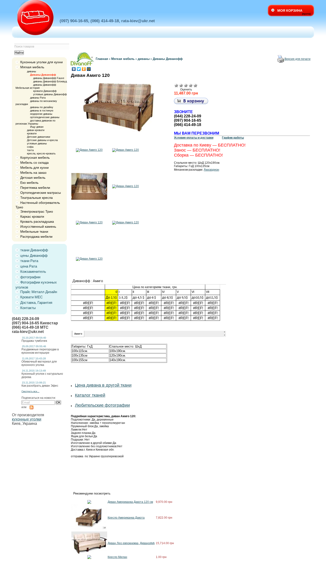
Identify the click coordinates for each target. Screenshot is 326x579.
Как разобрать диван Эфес (39, 385)
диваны (31, 71)
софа (30, 146)
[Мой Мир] (88, 69)
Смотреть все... (30, 391)
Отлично (195, 85)
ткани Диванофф (34, 250)
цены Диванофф (33, 255)
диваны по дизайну (41, 107)
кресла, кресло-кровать (41, 153)
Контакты (28, 308)
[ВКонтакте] (73, 69)
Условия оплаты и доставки (193, 137)
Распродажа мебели (36, 236)
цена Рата (28, 266)
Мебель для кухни (34, 167)
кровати (32, 133)
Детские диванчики (38, 136)
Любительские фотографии (102, 405)
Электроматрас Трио (36, 211)
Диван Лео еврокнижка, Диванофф (131, 543)
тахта (30, 150)
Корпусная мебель (35, 157)
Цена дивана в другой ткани (103, 385)
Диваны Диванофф (43, 74)
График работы (233, 137)
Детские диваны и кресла (42, 140)
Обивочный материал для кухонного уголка (39, 363)
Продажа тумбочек (34, 340)
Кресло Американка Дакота (126, 517)
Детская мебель (32, 177)
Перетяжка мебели (35, 187)
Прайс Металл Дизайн (38, 292)
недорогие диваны (41, 113)
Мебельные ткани (34, 231)
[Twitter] (78, 69)
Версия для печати (297, 59)
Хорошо (190, 85)
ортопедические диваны (44, 117)
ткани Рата (29, 261)
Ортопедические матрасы (40, 193)
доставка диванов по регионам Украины (35, 122)
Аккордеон (211, 169)
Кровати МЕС (31, 297)
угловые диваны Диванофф (50, 94)
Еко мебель (29, 182)
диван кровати (35, 130)
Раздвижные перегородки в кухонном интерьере (40, 351)
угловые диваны (37, 143)
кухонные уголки (26, 419)
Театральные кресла (36, 198)
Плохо (181, 85)
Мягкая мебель (32, 67)
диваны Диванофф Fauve (48, 78)
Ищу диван (36, 126)
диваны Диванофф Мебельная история (36, 86)
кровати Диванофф (45, 90)
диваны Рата (38, 97)
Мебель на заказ (33, 172)
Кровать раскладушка (37, 221)
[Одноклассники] (83, 69)
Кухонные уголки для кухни (41, 62)
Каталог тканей (90, 395)
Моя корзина (289, 10)
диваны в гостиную (41, 110)
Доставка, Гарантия (36, 302)
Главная (102, 59)
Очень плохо (176, 85)
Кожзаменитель (33, 271)
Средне (186, 85)
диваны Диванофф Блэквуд (50, 81)
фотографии (30, 277)
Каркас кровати (32, 216)
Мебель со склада (34, 162)
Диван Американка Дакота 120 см (130, 502)
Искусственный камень (38, 226)
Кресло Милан (117, 557)
